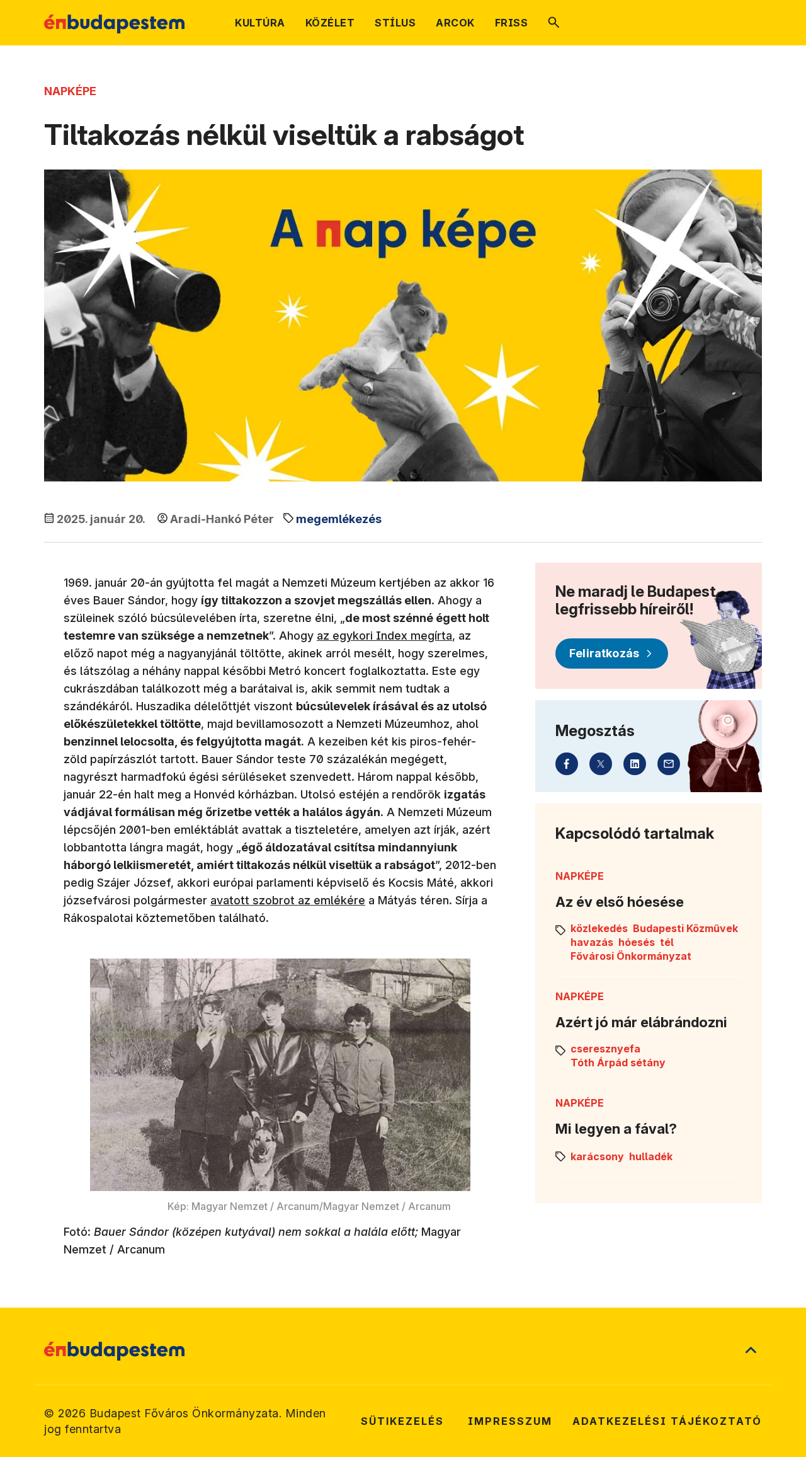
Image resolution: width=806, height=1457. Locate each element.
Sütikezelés (402, 1421)
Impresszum (510, 1421)
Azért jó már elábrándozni (641, 1022)
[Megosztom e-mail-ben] (668, 763)
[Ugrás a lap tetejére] (750, 1351)
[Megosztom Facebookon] (566, 763)
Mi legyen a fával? (616, 1128)
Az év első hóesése (619, 902)
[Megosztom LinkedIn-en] (634, 763)
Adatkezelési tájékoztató (667, 1421)
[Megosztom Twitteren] (600, 763)
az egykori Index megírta (384, 635)
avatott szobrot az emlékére (287, 900)
